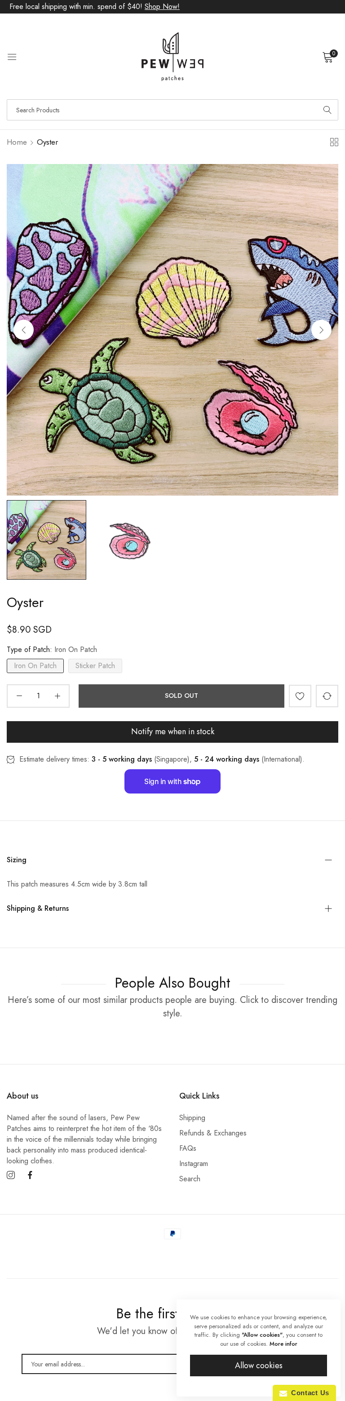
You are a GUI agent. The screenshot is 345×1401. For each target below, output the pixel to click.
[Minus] (19, 696)
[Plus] (57, 696)
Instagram (193, 1163)
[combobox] (172, 109)
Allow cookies (259, 1365)
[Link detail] (11, 1175)
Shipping (192, 1118)
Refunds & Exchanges (213, 1133)
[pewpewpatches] (172, 56)
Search (189, 1179)
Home (17, 142)
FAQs (187, 1148)
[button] (321, 329)
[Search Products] (327, 109)
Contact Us (308, 1393)
